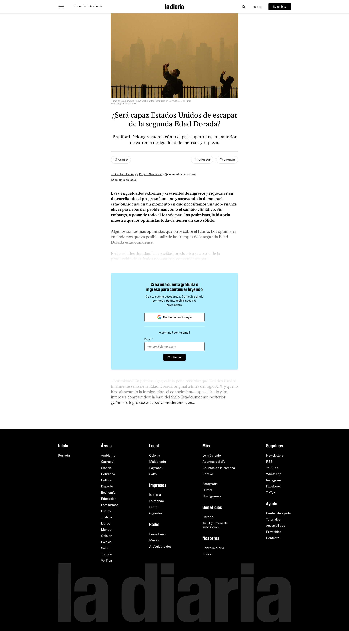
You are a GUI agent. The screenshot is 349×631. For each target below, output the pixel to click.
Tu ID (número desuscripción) (215, 525)
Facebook (273, 486)
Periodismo (157, 534)
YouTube (272, 468)
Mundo (106, 530)
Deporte (107, 486)
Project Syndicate (150, 174)
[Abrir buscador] (243, 6)
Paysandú (156, 468)
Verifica (106, 561)
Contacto (272, 538)
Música (154, 540)
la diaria (155, 495)
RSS (269, 462)
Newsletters (274, 455)
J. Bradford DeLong (123, 174)
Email (148, 339)
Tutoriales (273, 519)
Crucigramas (211, 496)
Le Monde (156, 501)
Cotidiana (108, 474)
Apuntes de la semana (218, 468)
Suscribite (279, 6)
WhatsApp (273, 474)
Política (106, 542)
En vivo (207, 474)
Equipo (207, 554)
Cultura (106, 480)
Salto (153, 474)
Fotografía (210, 484)
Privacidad (274, 532)
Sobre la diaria (213, 548)
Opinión (106, 536)
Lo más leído (211, 455)
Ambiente (108, 455)
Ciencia (106, 468)
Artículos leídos (160, 547)
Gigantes (155, 513)
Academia (96, 6)
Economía (79, 6)
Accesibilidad (275, 526)
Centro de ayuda (278, 513)
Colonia (154, 455)
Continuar (174, 357)
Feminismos (109, 505)
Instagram (273, 480)
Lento (153, 507)
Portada (64, 455)
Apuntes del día (213, 462)
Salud (105, 548)
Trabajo (106, 554)
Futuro (106, 511)
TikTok (270, 493)
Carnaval (107, 462)
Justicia (106, 517)
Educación (108, 499)
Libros (105, 523)
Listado (207, 517)
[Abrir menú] (61, 6)
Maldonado (157, 462)
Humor (207, 490)
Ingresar (257, 6)
